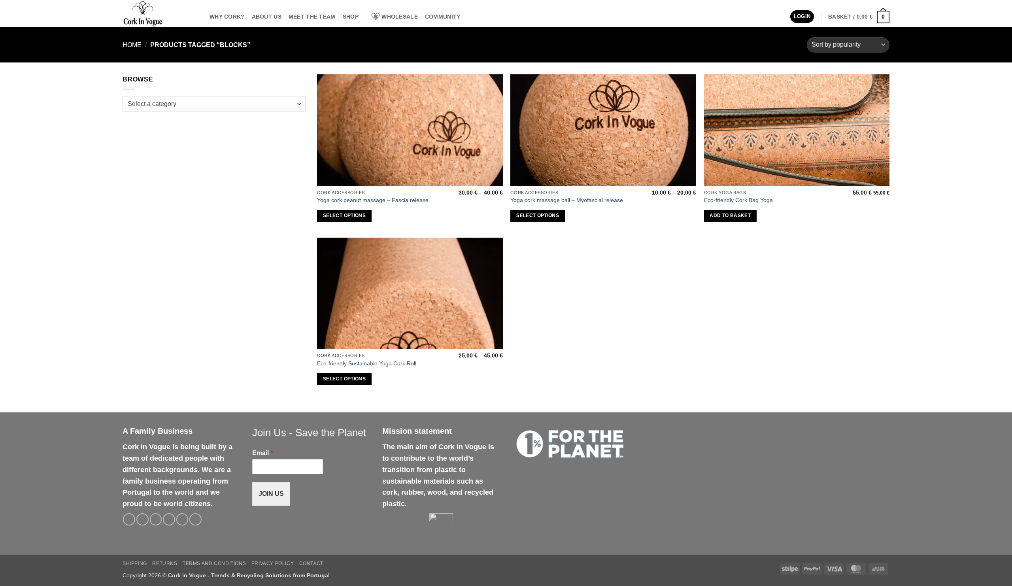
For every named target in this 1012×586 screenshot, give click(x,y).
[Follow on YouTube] (195, 519)
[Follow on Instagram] (142, 519)
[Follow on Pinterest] (182, 519)
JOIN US (271, 493)
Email (262, 453)
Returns (164, 563)
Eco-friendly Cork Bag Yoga (738, 200)
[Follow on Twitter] (156, 519)
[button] (802, 16)
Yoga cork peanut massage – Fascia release (373, 200)
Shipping (135, 563)
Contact (311, 563)
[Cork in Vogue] (160, 13)
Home (132, 45)
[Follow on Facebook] (129, 519)
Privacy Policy (272, 563)
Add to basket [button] (730, 215)
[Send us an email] (169, 519)
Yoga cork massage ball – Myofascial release (566, 200)
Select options (344, 215)
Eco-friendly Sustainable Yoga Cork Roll (366, 363)
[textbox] (212, 104)
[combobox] (214, 104)
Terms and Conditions (214, 563)
